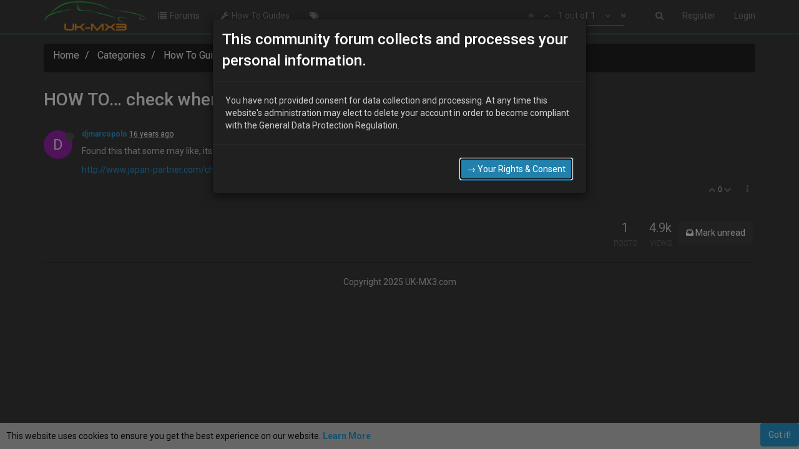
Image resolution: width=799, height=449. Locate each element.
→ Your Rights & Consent (516, 169)
